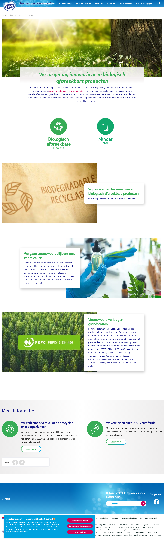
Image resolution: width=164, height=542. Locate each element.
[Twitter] (22, 462)
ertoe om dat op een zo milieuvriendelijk (67, 91)
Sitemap (114, 518)
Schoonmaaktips (65, 3)
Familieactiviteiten (83, 3)
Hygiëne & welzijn (47, 3)
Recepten (99, 3)
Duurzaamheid (126, 3)
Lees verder (31, 449)
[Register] (143, 503)
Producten (111, 3)
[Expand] (117, 3)
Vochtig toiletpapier (144, 3)
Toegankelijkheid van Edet (132, 518)
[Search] (159, 3)
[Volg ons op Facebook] (156, 501)
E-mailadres (113, 503)
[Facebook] (15, 462)
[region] (49, 526)
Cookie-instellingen (153, 518)
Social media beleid (100, 518)
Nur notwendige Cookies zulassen (80, 526)
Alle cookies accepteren (80, 520)
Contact (6, 498)
